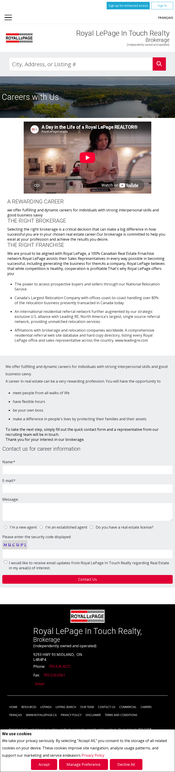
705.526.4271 (60, 666)
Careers (146, 707)
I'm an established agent (66, 527)
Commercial (127, 707)
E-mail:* (8, 480)
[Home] (19, 38)
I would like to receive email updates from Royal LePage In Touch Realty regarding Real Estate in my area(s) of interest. (89, 565)
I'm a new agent (23, 527)
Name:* (8, 461)
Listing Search (66, 707)
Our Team (87, 707)
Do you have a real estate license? (124, 527)
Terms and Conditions (121, 715)
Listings (45, 707)
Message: (10, 499)
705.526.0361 (54, 675)
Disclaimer (93, 715)
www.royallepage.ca (41, 715)
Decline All (126, 764)
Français (165, 17)
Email (39, 683)
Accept (44, 764)
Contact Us (106, 707)
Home (13, 707)
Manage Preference (83, 764)
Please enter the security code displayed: (36, 536)
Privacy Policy (93, 755)
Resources (28, 707)
